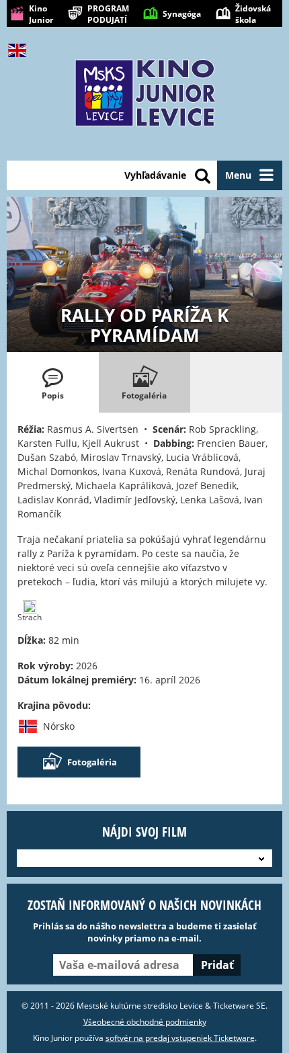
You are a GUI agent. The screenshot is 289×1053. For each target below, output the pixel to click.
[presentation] (53, 382)
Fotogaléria (92, 762)
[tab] (53, 382)
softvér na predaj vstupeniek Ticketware (180, 1038)
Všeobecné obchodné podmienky (144, 1021)
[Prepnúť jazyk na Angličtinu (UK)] (20, 50)
